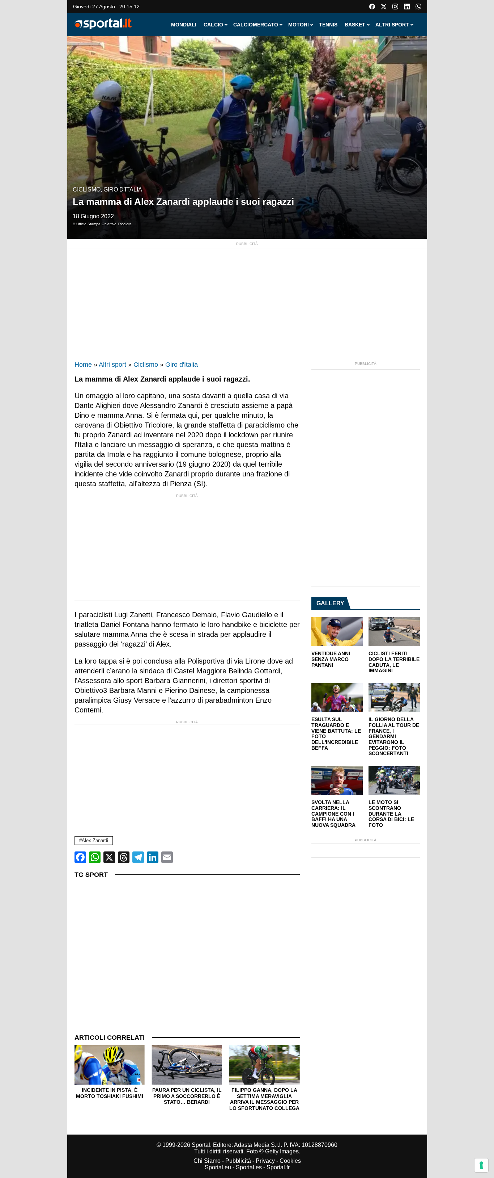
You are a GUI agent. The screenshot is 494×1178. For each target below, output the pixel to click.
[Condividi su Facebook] (80, 857)
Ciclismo (87, 189)
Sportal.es (249, 1167)
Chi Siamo (207, 1161)
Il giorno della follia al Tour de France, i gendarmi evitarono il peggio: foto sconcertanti (394, 736)
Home (83, 364)
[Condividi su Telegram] (138, 857)
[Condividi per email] (167, 857)
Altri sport (112, 364)
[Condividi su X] (109, 857)
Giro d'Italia (122, 189)
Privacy (265, 1161)
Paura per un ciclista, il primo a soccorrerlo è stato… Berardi (187, 1096)
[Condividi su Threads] (123, 857)
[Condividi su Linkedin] (152, 857)
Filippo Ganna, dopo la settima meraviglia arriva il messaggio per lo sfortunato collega (264, 1099)
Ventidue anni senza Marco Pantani (330, 659)
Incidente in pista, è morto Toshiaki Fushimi (109, 1093)
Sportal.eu (218, 1167)
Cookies (290, 1161)
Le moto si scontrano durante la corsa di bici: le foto (391, 814)
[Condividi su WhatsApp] (95, 857)
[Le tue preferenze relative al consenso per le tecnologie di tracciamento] (481, 1165)
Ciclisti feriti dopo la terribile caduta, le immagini (394, 662)
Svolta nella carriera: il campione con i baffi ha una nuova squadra (333, 814)
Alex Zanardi (95, 840)
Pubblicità (238, 1161)
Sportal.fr (278, 1167)
